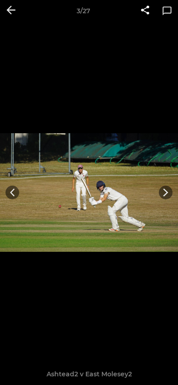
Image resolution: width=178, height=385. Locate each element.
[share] (145, 11)
